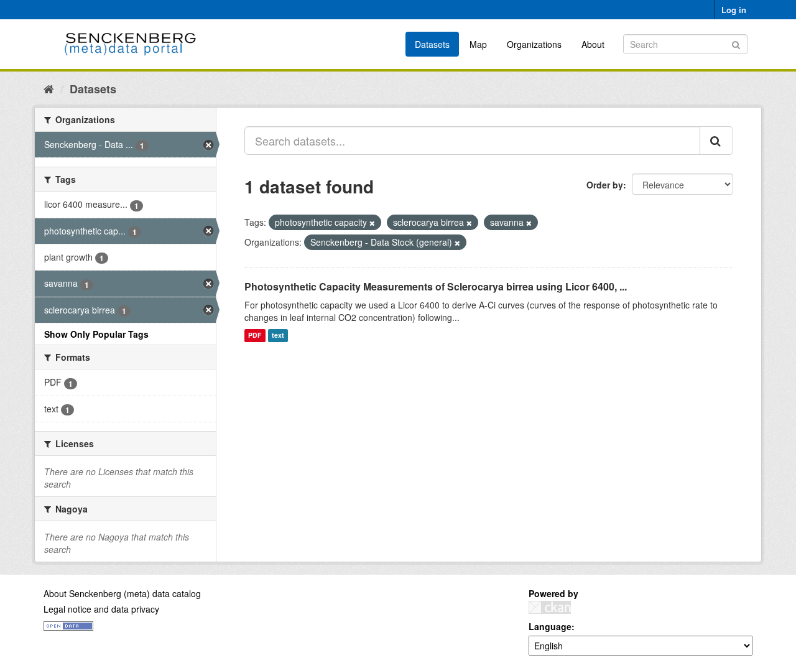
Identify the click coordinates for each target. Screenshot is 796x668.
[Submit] (736, 43)
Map (478, 44)
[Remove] (372, 223)
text (278, 335)
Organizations (534, 44)
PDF (254, 335)
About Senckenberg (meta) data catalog (122, 593)
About (592, 44)
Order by (604, 185)
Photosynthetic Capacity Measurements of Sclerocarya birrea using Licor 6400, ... (435, 286)
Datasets (432, 44)
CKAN (550, 607)
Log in (733, 10)
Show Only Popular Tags (96, 334)
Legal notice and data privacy (101, 609)
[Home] (49, 88)
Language (550, 626)
